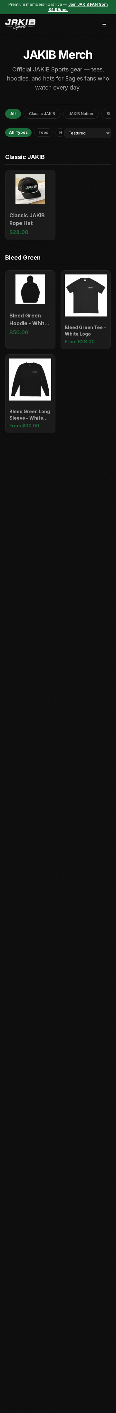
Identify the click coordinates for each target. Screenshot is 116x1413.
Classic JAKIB (42, 113)
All (13, 113)
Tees (43, 132)
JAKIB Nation (81, 113)
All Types (18, 132)
